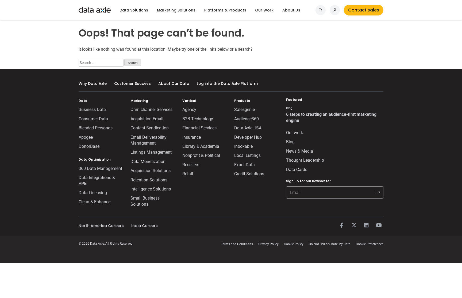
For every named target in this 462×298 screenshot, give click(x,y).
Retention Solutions (148, 179)
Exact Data (244, 164)
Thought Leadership (305, 160)
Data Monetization (147, 161)
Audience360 (246, 118)
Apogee (86, 137)
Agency (189, 109)
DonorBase (89, 146)
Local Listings (247, 155)
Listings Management (151, 152)
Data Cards (296, 169)
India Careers (144, 225)
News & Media (299, 151)
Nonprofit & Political (201, 155)
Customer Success (132, 83)
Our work (294, 132)
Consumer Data (93, 118)
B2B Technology (197, 118)
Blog (290, 141)
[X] (354, 225)
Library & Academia (200, 146)
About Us (291, 10)
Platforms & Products (225, 10)
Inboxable (243, 146)
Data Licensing (93, 192)
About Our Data (173, 83)
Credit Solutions (249, 173)
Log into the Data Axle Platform (227, 83)
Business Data (92, 109)
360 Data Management (100, 168)
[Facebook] (341, 225)
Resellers (190, 164)
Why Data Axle (93, 83)
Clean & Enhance (94, 201)
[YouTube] (378, 225)
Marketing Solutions (176, 10)
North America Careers (101, 225)
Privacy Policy (268, 244)
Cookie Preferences (369, 244)
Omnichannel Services (151, 109)
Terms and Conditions (237, 244)
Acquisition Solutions (150, 170)
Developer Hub (248, 137)
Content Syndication (149, 127)
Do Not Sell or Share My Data (330, 244)
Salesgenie (244, 109)
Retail (187, 173)
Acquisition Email (146, 118)
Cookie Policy (293, 244)
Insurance (191, 137)
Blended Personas (96, 127)
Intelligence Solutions (150, 189)
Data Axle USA (247, 127)
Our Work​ (264, 10)
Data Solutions (134, 10)
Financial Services (199, 127)
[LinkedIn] (366, 225)
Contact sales (363, 10)
